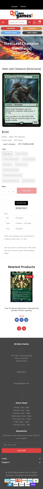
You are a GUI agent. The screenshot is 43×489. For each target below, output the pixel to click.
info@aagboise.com (21, 383)
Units (4, 186)
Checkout (14, 6)
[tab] (21, 203)
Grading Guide (28, 144)
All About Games (21, 53)
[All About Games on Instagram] (24, 3)
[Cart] (39, 22)
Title (4, 149)
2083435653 (21, 372)
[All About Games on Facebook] (19, 3)
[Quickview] (17, 320)
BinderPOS (33, 475)
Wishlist (23, 6)
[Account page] (34, 22)
